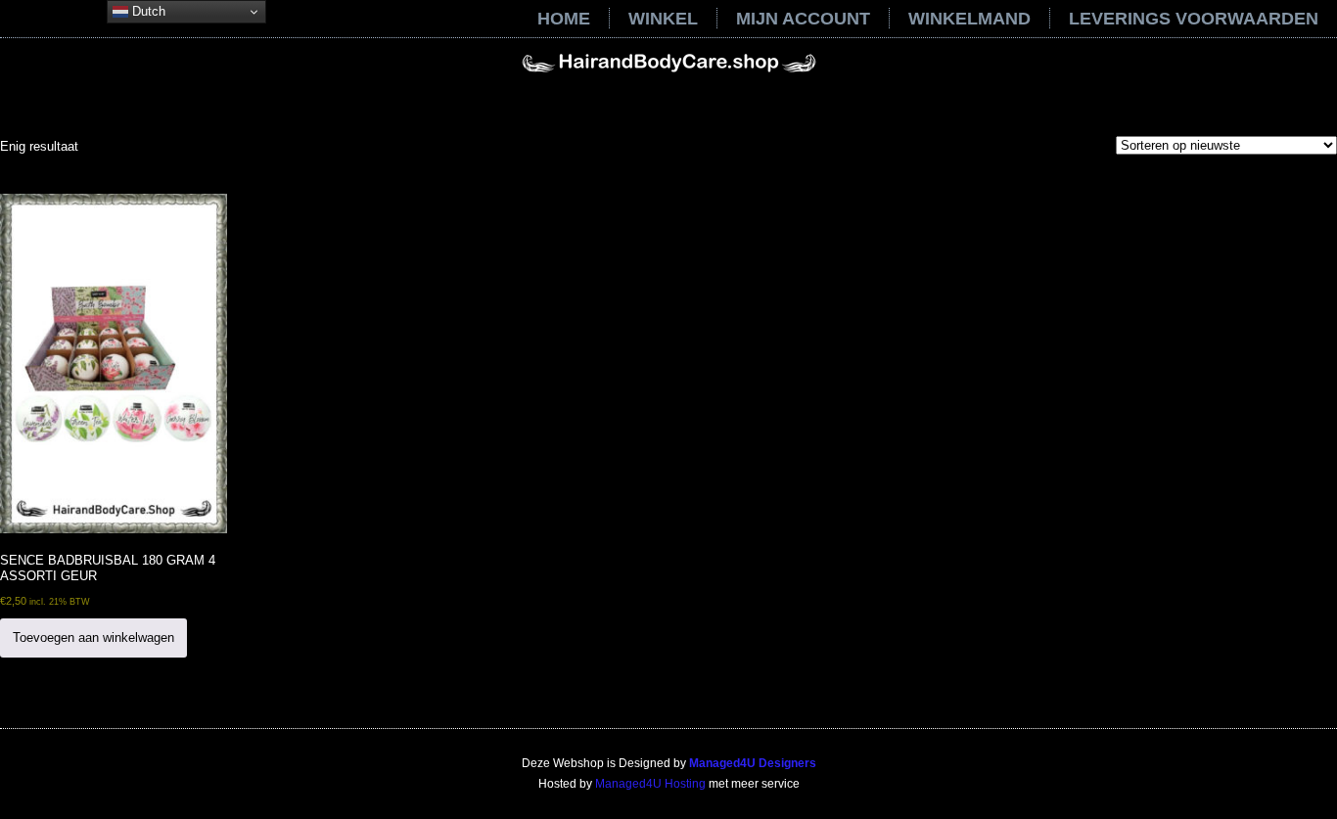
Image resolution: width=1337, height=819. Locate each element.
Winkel (663, 18)
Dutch (146, 11)
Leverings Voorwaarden (1193, 18)
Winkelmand (969, 18)
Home (563, 18)
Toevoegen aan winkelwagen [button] (93, 637)
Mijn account (803, 18)
